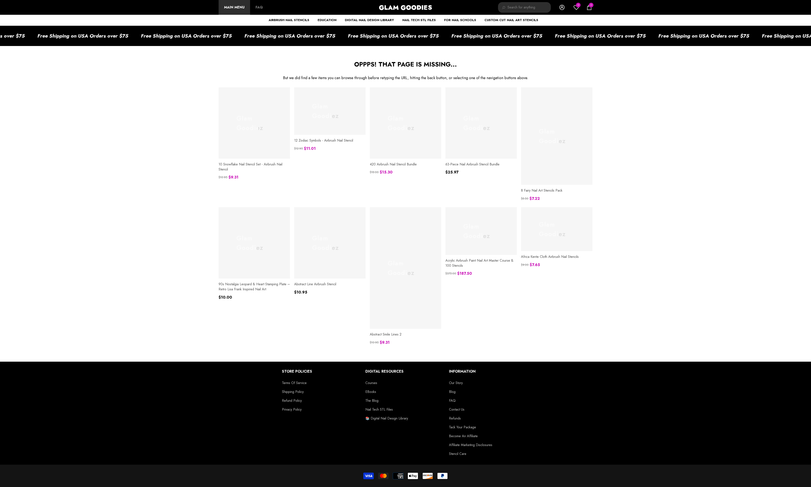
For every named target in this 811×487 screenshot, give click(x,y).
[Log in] (562, 7)
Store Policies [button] (297, 371)
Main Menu (234, 7)
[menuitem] (234, 7)
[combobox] (529, 7)
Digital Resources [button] (384, 371)
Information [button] (462, 371)
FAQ (259, 7)
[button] (589, 7)
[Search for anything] (524, 7)
